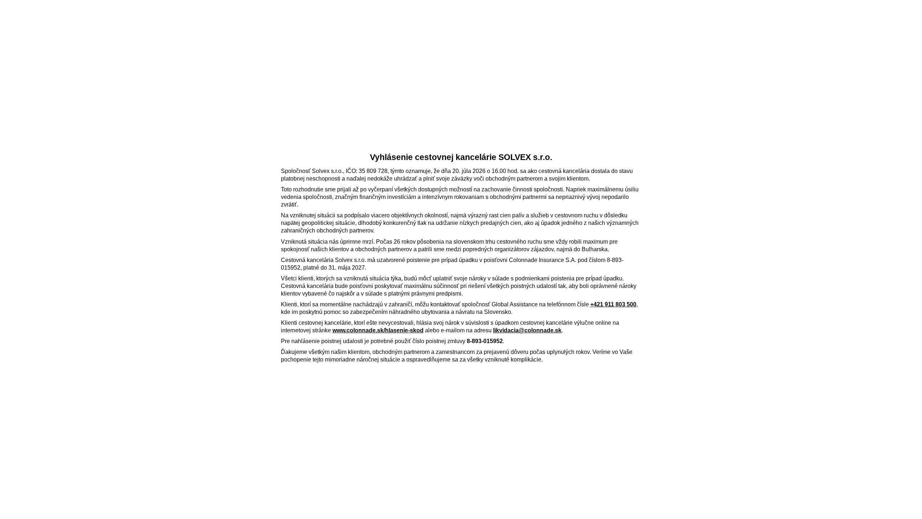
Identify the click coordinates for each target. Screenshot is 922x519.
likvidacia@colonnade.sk (527, 330)
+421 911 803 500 (613, 304)
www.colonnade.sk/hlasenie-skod (378, 330)
